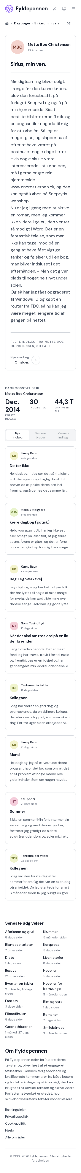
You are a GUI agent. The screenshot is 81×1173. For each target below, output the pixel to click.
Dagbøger (22, 23)
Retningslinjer (15, 1109)
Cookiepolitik (15, 1123)
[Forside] (7, 23)
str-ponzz (28, 799)
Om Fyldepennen (26, 1051)
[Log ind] (54, 8)
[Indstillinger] (64, 8)
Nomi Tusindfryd (32, 623)
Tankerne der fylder (34, 685)
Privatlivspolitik (17, 1116)
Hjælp (9, 1130)
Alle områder (15, 1137)
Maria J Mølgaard (33, 510)
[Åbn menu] (73, 8)
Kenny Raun (29, 453)
